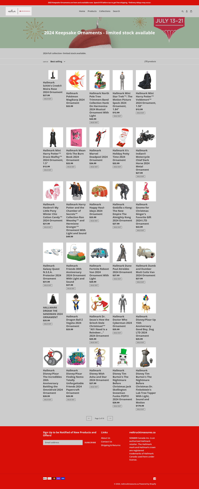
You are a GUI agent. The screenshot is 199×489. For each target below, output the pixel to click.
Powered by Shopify (147, 484)
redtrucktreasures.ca (130, 484)
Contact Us (106, 441)
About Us (105, 438)
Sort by (45, 62)
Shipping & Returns (110, 445)
